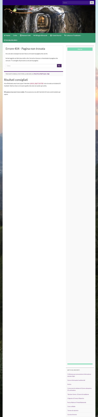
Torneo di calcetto (72, 410)
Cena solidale (71, 406)
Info (15, 35)
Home (8, 35)
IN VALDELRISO (11, 40)
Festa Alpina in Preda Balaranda (76, 402)
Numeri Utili (26, 35)
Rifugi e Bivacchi (41, 35)
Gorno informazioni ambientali (76, 380)
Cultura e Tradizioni (73, 35)
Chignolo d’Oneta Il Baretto (75, 398)
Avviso (69, 384)
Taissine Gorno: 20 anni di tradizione (78, 394)
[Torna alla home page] (49, 19)
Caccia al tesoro (72, 414)
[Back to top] (93, 412)
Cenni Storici (56, 35)
